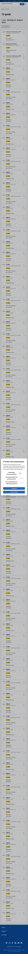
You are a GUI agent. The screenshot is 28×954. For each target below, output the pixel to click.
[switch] (20, 473)
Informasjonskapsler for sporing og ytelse (11, 478)
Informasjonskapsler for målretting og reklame (11, 482)
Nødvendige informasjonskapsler (11, 473)
